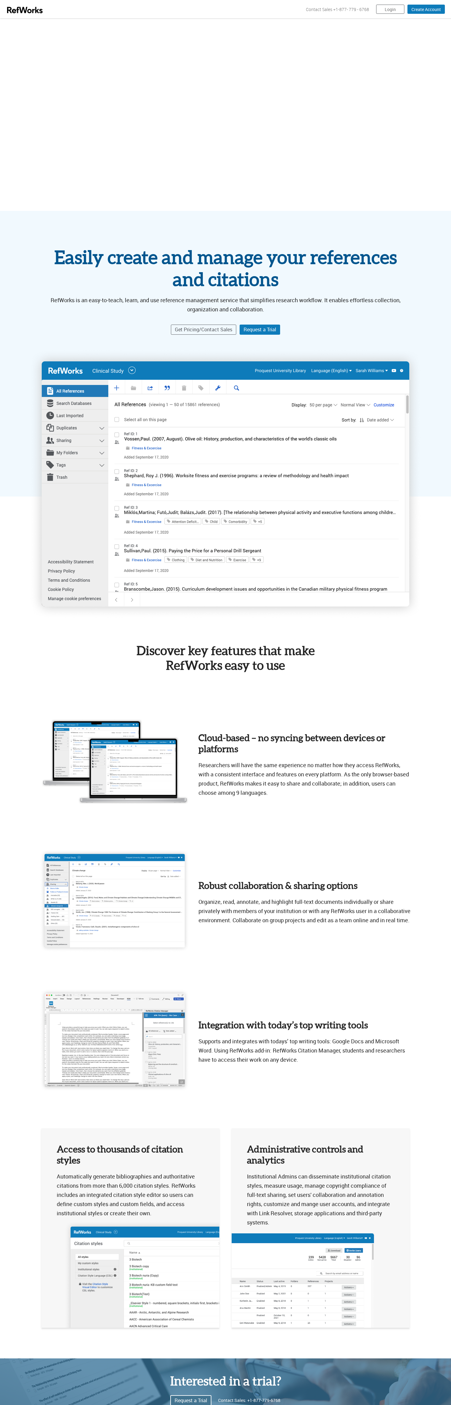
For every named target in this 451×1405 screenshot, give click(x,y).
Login (390, 9)
